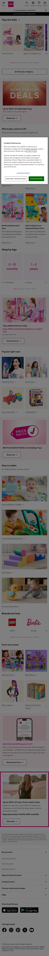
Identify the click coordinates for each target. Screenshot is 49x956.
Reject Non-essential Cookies (16, 179)
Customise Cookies (23, 173)
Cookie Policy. (31, 151)
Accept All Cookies (36, 179)
